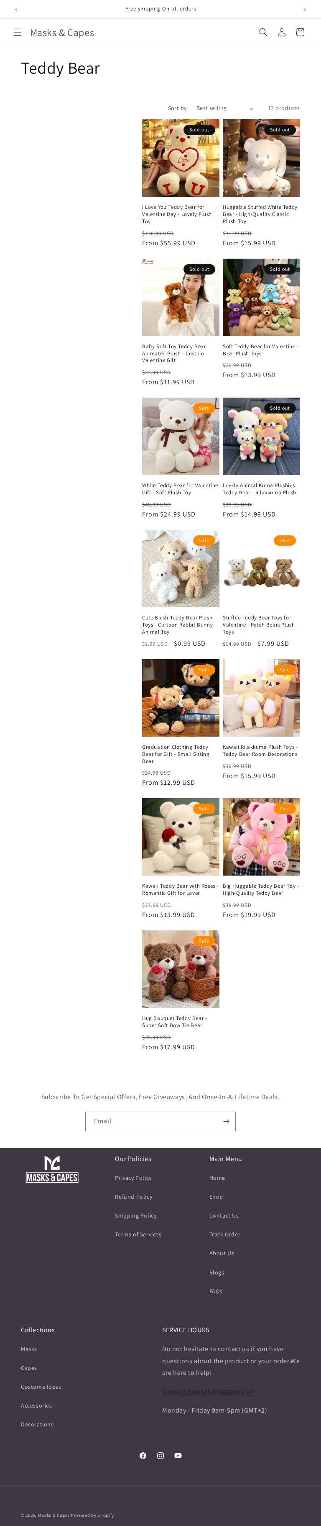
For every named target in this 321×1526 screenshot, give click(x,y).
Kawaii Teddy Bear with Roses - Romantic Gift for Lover (180, 890)
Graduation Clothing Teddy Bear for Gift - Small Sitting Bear (175, 754)
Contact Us (224, 1215)
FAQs (215, 1291)
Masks (29, 1349)
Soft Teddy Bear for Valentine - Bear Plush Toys (261, 350)
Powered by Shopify (92, 1515)
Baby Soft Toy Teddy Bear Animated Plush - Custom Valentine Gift (174, 353)
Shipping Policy (135, 1215)
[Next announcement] (305, 9)
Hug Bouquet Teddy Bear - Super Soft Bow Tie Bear (174, 1022)
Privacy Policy (133, 1178)
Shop (216, 1196)
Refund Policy (133, 1196)
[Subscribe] (226, 1121)
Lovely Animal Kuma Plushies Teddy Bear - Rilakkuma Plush (259, 489)
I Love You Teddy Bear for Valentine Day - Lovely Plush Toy (177, 214)
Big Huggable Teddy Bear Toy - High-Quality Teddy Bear (261, 890)
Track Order (225, 1234)
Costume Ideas (41, 1386)
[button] (17, 32)
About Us (221, 1253)
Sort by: (178, 108)
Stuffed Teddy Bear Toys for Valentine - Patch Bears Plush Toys (259, 624)
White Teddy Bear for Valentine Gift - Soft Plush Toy (180, 489)
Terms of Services (138, 1234)
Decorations (37, 1424)
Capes (29, 1368)
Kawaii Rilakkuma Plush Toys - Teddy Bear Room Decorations (260, 751)
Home (217, 1178)
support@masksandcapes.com (208, 1391)
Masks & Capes (54, 1515)
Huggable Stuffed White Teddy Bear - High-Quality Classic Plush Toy (260, 214)
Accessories (36, 1405)
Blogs (216, 1272)
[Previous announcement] (16, 9)
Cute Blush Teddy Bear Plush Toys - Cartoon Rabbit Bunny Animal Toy (177, 624)
